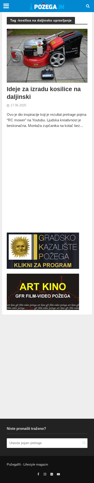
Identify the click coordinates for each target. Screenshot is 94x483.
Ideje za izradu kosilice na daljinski (44, 93)
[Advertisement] (47, 180)
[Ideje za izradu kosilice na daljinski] (47, 55)
